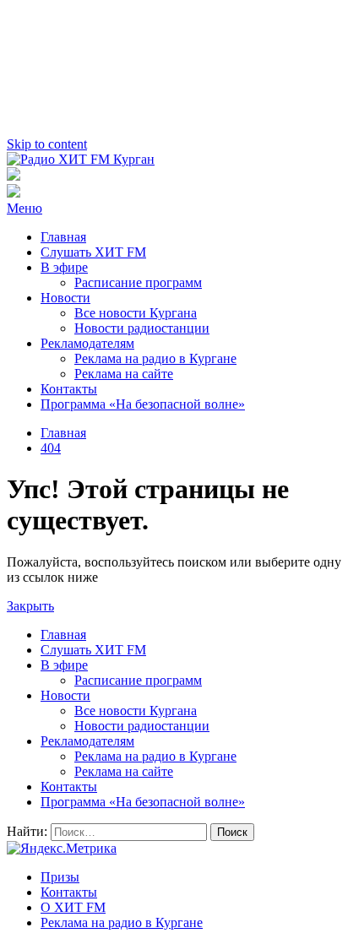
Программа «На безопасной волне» (143, 404)
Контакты (69, 389)
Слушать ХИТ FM (93, 252)
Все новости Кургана (135, 313)
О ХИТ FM (73, 907)
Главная (63, 237)
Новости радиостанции (141, 328)
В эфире (64, 267)
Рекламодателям (87, 343)
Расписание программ (138, 282)
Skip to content (47, 144)
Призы (60, 877)
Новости (65, 297)
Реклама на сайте (123, 373)
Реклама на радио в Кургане (155, 358)
